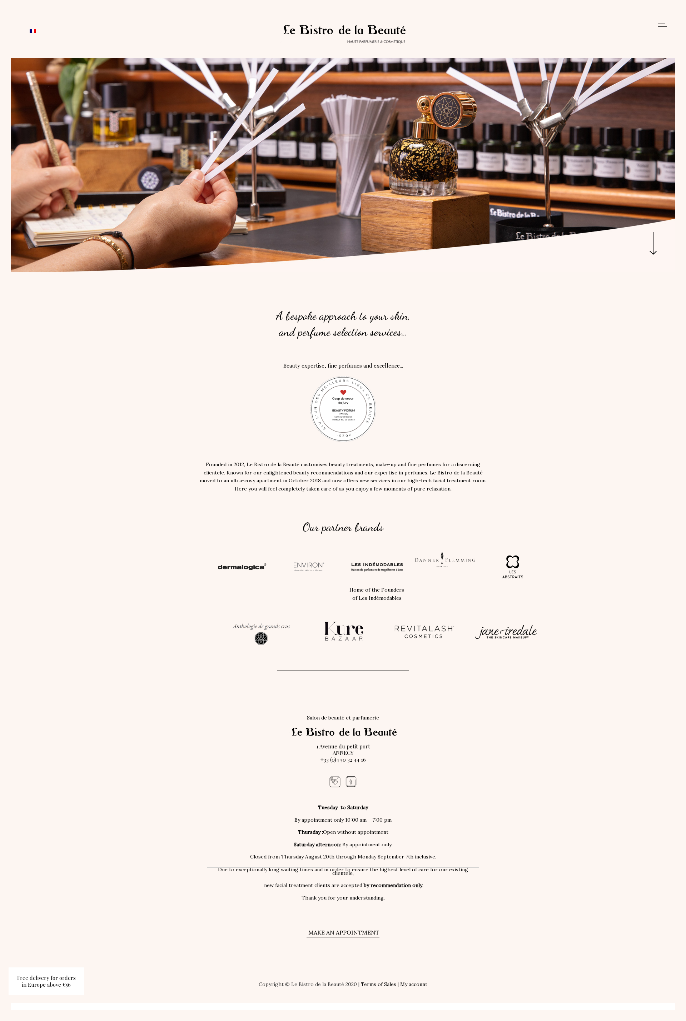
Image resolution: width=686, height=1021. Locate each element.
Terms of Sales (378, 984)
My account (413, 984)
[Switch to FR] (33, 30)
